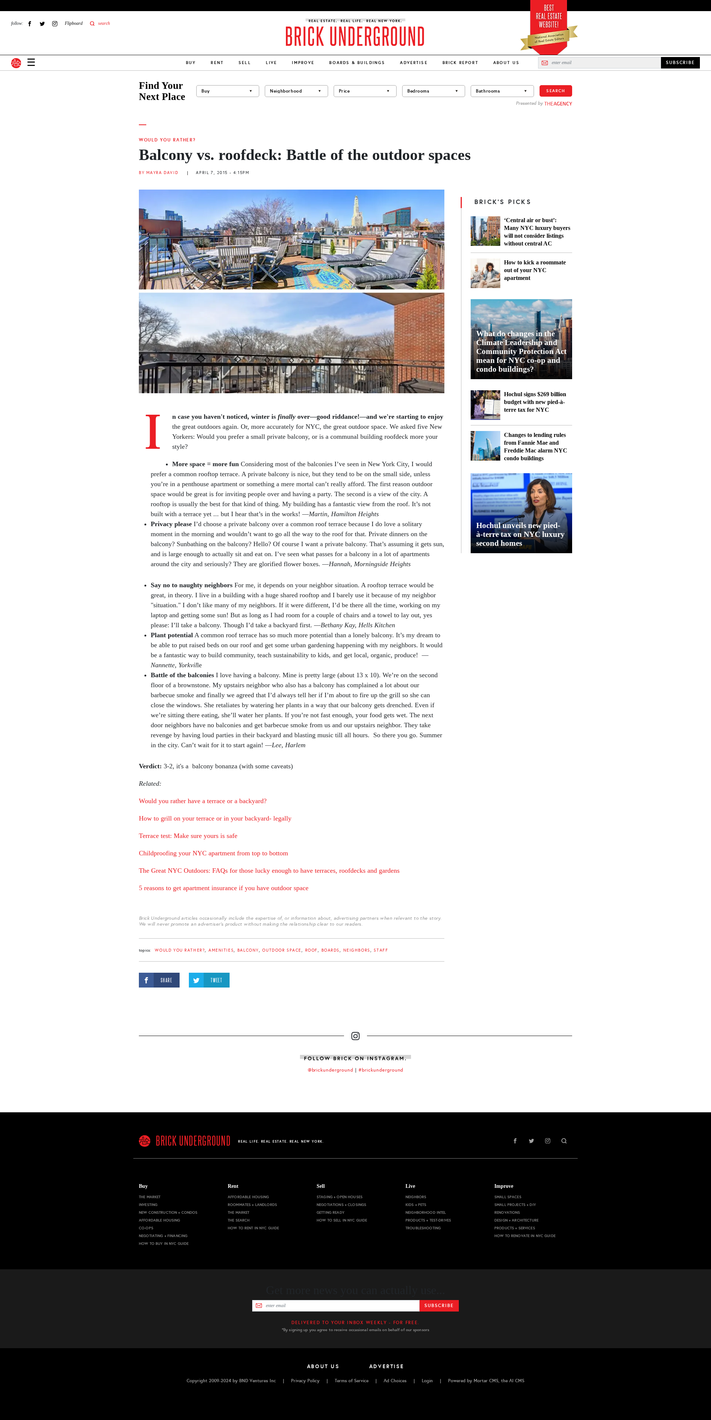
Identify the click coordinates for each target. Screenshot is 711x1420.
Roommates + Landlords (252, 1204)
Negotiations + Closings (341, 1204)
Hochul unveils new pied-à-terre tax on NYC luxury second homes (520, 534)
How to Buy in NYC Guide (163, 1243)
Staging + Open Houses (340, 1197)
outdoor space (281, 950)
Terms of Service (351, 1381)
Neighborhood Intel (425, 1212)
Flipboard (74, 23)
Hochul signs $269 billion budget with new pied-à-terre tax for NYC (535, 402)
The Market (149, 1197)
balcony (248, 950)
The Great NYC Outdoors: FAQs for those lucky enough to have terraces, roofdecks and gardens (269, 870)
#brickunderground (381, 1070)
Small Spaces (507, 1197)
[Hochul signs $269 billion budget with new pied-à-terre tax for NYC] (485, 405)
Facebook (29, 24)
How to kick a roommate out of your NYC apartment (535, 270)
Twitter (42, 24)
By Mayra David (158, 172)
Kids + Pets (416, 1204)
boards (330, 950)
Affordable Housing (159, 1220)
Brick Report (460, 62)
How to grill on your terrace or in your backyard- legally (215, 818)
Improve (303, 62)
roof (311, 950)
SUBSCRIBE (680, 63)
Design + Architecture (516, 1220)
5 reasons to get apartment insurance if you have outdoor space (223, 888)
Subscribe (439, 1306)
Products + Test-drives (428, 1220)
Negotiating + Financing (163, 1235)
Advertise (413, 62)
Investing (148, 1204)
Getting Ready (330, 1212)
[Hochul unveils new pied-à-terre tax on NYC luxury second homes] (521, 513)
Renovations (507, 1212)
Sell (244, 62)
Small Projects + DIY (515, 1204)
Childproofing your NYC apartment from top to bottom (213, 853)
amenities (221, 950)
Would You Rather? (167, 140)
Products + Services (514, 1228)
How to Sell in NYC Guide (342, 1220)
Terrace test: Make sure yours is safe (188, 835)
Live (271, 62)
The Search (239, 1220)
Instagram (54, 24)
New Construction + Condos (168, 1212)
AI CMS (516, 1381)
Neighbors (356, 950)
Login (427, 1381)
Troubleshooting (423, 1228)
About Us (506, 62)
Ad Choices (395, 1381)
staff (381, 950)
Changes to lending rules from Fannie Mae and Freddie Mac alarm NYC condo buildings (535, 446)
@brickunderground (331, 1070)
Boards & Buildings (357, 62)
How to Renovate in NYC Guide (524, 1235)
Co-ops (146, 1228)
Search (555, 90)
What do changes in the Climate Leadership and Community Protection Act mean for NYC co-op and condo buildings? (521, 351)
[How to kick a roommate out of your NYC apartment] (485, 273)
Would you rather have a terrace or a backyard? (203, 801)
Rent (217, 62)
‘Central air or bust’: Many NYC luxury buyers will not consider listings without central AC (537, 232)
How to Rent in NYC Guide (253, 1228)
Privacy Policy (305, 1381)
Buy (191, 62)
